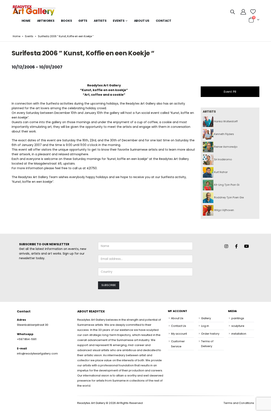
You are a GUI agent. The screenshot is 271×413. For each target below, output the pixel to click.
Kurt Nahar (220, 172)
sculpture (238, 326)
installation (238, 334)
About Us (141, 21)
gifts (82, 21)
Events (29, 36)
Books (66, 21)
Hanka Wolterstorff (225, 121)
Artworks (45, 21)
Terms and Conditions (239, 403)
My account (179, 334)
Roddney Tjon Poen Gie (228, 197)
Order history (210, 334)
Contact (163, 21)
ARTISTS (100, 21)
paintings (237, 318)
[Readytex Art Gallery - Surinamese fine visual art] (33, 10)
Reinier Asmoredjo (225, 147)
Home (26, 21)
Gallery (206, 318)
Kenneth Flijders (223, 134)
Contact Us (178, 326)
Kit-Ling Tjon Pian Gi (226, 185)
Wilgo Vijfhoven (223, 210)
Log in (205, 326)
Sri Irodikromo (222, 159)
